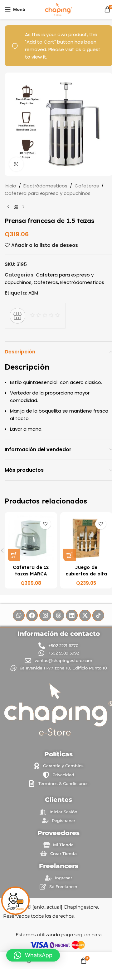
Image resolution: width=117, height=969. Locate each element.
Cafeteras (87, 185)
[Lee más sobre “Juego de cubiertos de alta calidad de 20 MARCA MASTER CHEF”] (69, 555)
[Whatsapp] (19, 616)
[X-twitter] (85, 616)
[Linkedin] (72, 616)
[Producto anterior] (8, 207)
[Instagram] (45, 616)
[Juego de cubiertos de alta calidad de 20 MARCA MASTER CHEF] (86, 538)
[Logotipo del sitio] (58, 9)
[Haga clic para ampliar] (16, 164)
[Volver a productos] (16, 207)
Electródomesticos (45, 185)
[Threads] (59, 616)
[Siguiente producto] (23, 207)
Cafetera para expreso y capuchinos (47, 193)
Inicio (10, 185)
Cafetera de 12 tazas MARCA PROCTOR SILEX (31, 573)
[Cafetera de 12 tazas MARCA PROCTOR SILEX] (31, 538)
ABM (33, 293)
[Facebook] (32, 616)
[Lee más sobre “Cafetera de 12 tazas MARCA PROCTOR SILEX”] (14, 555)
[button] (33, 955)
